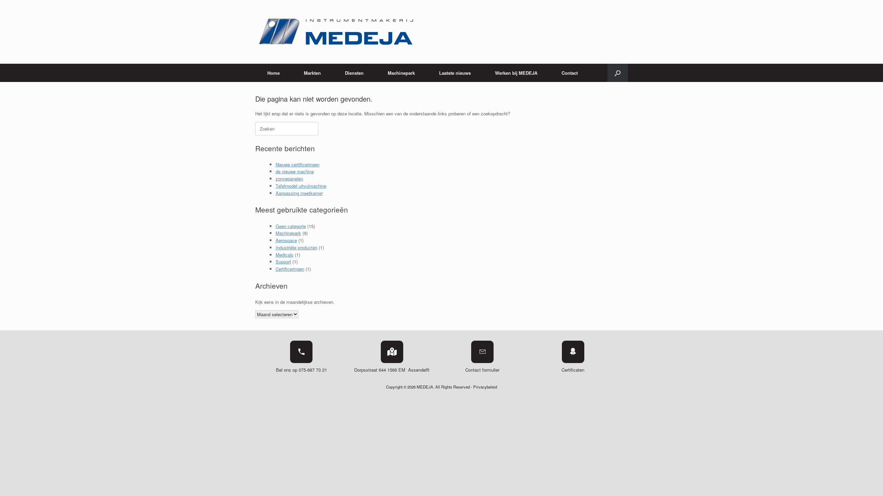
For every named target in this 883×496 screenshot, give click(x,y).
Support (283, 261)
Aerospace (286, 240)
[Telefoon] (301, 352)
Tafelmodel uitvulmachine (301, 186)
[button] (617, 73)
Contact (570, 73)
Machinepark (288, 233)
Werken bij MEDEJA (516, 73)
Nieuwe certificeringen (297, 164)
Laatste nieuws (455, 73)
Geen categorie (291, 226)
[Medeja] (337, 32)
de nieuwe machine (295, 171)
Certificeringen (290, 269)
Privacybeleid (485, 387)
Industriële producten (296, 247)
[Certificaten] (573, 352)
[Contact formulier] (482, 352)
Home (273, 73)
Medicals (285, 254)
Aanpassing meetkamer (299, 193)
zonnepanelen (289, 178)
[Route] (392, 352)
